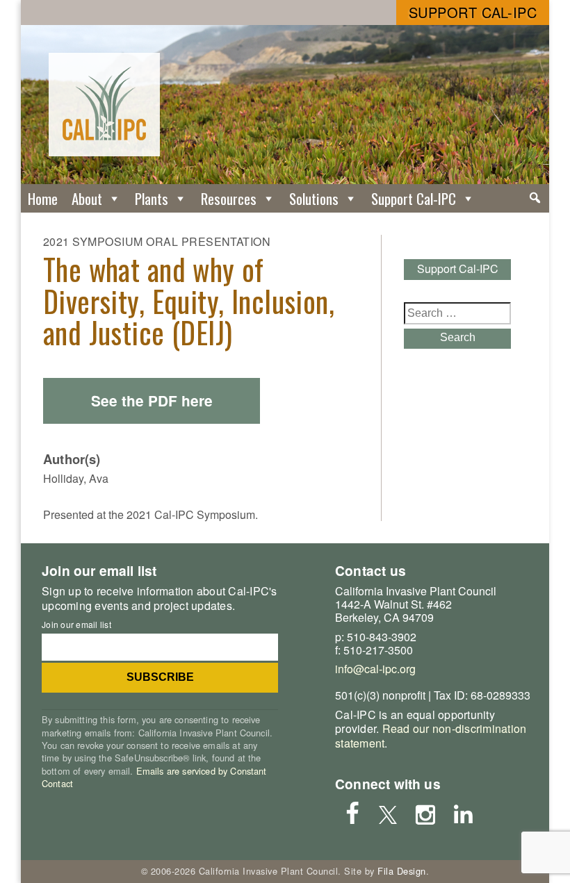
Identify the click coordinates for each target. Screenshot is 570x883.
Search (457, 337)
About (87, 198)
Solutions (314, 198)
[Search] (535, 198)
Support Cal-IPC (473, 12)
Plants (151, 198)
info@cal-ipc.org (375, 669)
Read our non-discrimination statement (430, 735)
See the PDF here (152, 400)
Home (43, 198)
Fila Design (401, 870)
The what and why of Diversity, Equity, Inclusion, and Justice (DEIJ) (188, 300)
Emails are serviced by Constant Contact (154, 777)
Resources (228, 198)
